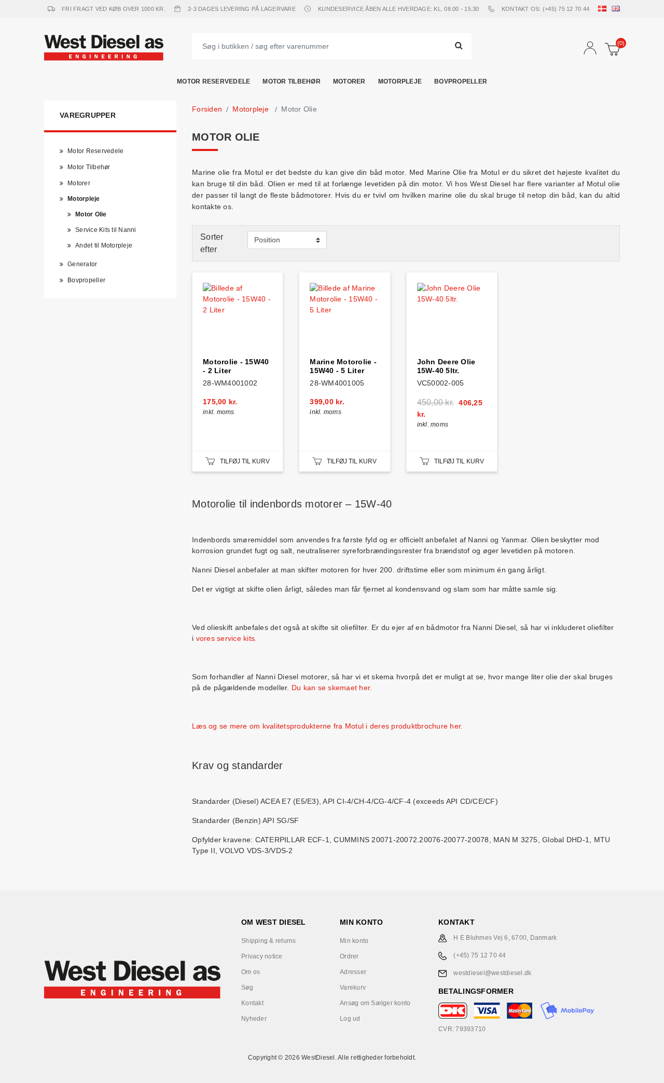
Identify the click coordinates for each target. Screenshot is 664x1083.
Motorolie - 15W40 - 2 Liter (236, 366)
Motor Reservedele (213, 81)
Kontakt (252, 1003)
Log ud (350, 1018)
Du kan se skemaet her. (332, 687)
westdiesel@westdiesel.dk (492, 973)
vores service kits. (227, 638)
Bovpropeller (460, 81)
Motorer (349, 81)
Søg (247, 987)
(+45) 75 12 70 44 (479, 955)
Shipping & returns (268, 940)
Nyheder (254, 1018)
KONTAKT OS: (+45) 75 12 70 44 (545, 9)
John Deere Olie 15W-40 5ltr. (446, 366)
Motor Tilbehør (291, 81)
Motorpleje (400, 81)
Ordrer (349, 956)
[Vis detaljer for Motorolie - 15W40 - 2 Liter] (237, 317)
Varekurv (353, 987)
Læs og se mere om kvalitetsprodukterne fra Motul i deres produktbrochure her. (327, 726)
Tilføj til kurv (245, 461)
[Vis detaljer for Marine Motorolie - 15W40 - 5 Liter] (344, 317)
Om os (250, 972)
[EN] (618, 9)
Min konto (354, 940)
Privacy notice (262, 956)
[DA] (604, 9)
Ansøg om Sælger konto (375, 1003)
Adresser (353, 972)
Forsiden (207, 109)
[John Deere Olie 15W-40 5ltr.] (452, 317)
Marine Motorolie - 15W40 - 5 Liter (343, 366)
